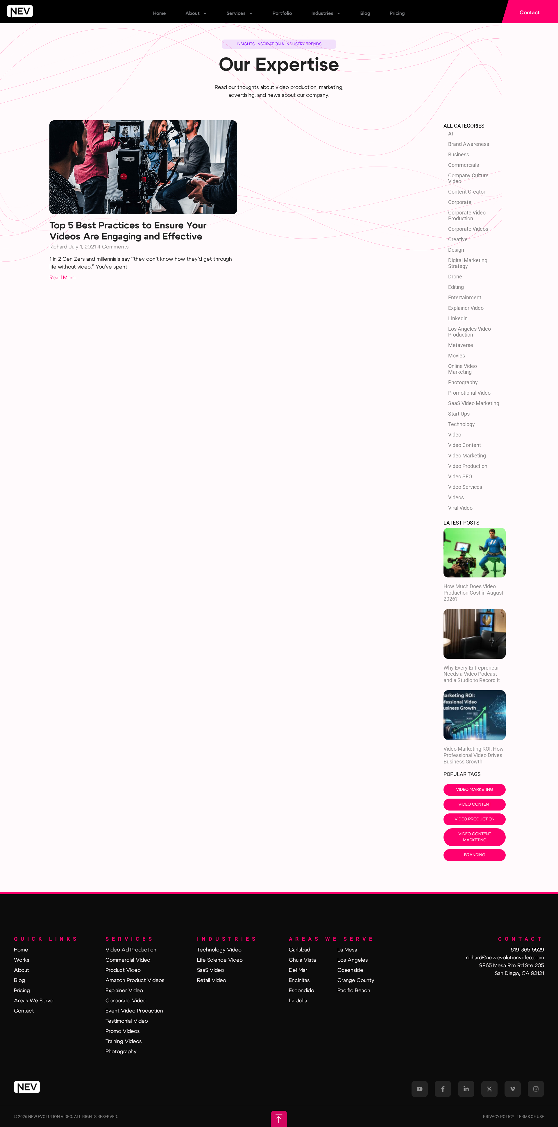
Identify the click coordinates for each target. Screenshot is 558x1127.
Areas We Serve (33, 1000)
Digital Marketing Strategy (467, 263)
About (192, 13)
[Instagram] (536, 1089)
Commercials (463, 165)
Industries (322, 13)
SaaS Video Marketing (473, 403)
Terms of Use (530, 1116)
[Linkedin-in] (466, 1089)
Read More (62, 277)
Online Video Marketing (462, 369)
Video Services (465, 487)
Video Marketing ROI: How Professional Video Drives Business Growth (473, 755)
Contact (24, 1011)
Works (21, 960)
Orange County (355, 980)
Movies (456, 356)
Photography (463, 382)
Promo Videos (122, 1031)
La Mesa (347, 950)
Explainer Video (466, 308)
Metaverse (460, 345)
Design (456, 250)
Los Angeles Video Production (469, 332)
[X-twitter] (489, 1089)
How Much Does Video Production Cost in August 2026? (473, 592)
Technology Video (219, 950)
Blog (365, 13)
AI (450, 133)
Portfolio (282, 13)
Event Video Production (134, 1011)
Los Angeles (352, 960)
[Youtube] (420, 1089)
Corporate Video (125, 1000)
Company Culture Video (468, 178)
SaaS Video (210, 970)
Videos (456, 497)
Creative (458, 239)
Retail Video (211, 980)
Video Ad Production (130, 950)
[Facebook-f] (443, 1089)
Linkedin (458, 318)
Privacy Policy (500, 1116)
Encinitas (299, 980)
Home (159, 13)
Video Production (467, 466)
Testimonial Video (126, 1021)
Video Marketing (467, 455)
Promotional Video (469, 393)
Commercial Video (127, 960)
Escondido (301, 990)
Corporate (459, 202)
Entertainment (464, 297)
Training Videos (123, 1041)
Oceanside (350, 970)
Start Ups (459, 414)
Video (454, 435)
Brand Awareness (468, 144)
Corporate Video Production (467, 215)
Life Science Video (220, 960)
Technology (461, 424)
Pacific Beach (353, 990)
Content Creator (466, 192)
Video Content (464, 445)
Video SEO (460, 476)
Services (236, 13)
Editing (456, 287)
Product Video (123, 970)
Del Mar (298, 970)
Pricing (397, 13)
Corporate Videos (468, 229)
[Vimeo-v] (513, 1089)
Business (458, 154)
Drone (455, 276)
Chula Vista (302, 960)
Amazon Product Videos (134, 980)
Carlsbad (299, 950)
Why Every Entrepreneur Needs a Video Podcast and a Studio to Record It (471, 674)
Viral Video (460, 508)
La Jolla (298, 1000)
